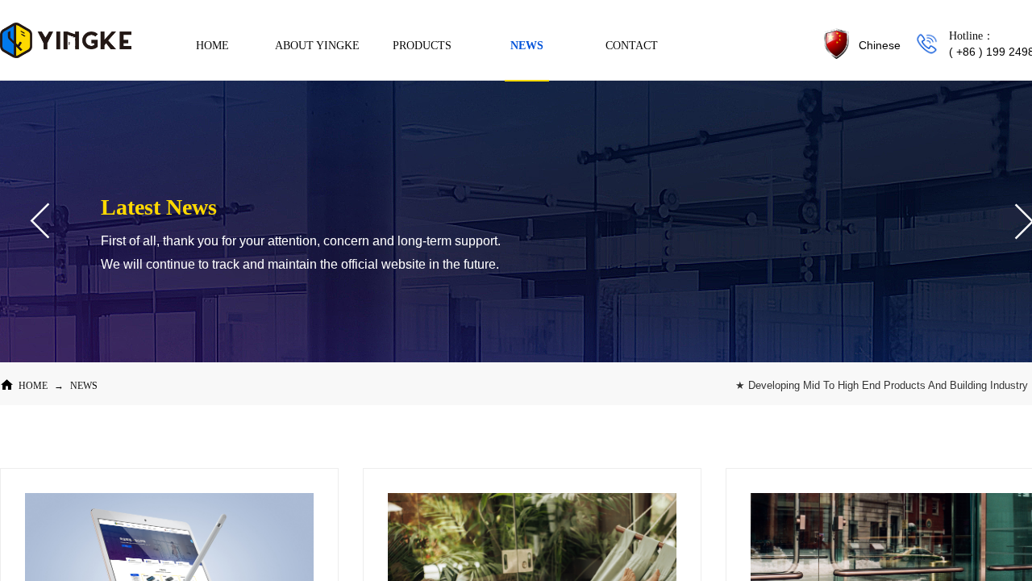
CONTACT (631, 46)
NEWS (84, 385)
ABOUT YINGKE (317, 46)
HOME (33, 385)
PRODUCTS (422, 46)
